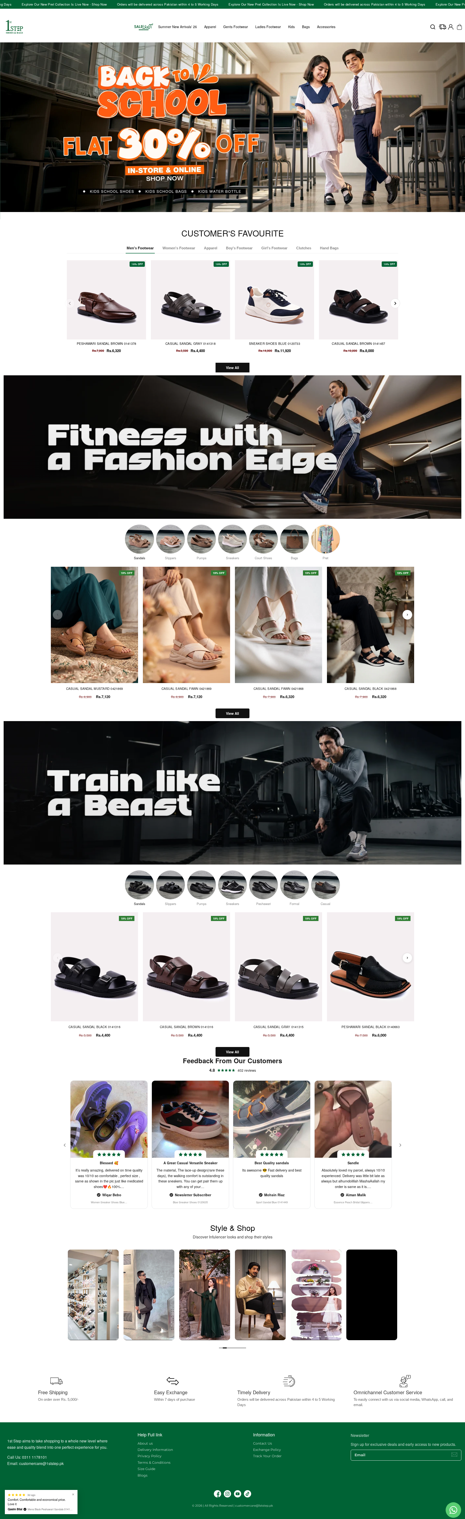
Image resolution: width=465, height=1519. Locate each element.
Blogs (142, 1475)
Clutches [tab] (303, 248)
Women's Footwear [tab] (179, 248)
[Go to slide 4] (232, 1347)
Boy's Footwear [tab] (239, 248)
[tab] (231, 214)
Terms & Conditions (154, 1462)
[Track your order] (442, 27)
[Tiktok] (247, 1493)
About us (145, 1443)
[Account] (450, 27)
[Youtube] (237, 1493)
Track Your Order (267, 1456)
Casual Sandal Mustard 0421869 (94, 688)
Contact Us (262, 1443)
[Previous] (70, 303)
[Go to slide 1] (221, 1347)
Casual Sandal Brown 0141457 (358, 343)
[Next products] (407, 615)
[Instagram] (227, 1493)
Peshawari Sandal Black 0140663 (370, 1027)
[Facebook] (217, 1493)
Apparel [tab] (210, 248)
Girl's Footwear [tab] (274, 248)
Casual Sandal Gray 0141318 (190, 343)
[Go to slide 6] (240, 1347)
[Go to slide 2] (225, 1347)
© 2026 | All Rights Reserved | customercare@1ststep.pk (232, 1505)
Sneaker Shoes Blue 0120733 (274, 343)
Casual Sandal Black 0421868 (370, 688)
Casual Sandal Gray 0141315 (279, 1027)
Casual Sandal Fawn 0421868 (279, 688)
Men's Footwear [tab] (140, 248)
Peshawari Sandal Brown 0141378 (106, 343)
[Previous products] (57, 615)
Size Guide (146, 1469)
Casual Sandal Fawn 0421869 (187, 688)
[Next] (395, 303)
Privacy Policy (150, 1456)
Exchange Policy (267, 1450)
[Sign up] (454, 1454)
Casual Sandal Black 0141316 (94, 1027)
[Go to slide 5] (236, 1347)
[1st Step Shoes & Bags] (232, 127)
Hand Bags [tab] (329, 248)
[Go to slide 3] (229, 1347)
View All (232, 367)
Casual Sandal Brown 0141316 (186, 1027)
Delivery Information (155, 1450)
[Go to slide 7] (244, 1347)
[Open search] (433, 27)
